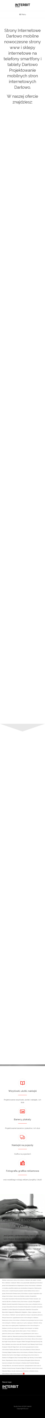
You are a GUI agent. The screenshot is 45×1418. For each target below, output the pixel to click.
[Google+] (22, 1400)
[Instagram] (27, 1400)
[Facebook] (18, 1400)
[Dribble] (14, 1400)
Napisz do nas (22, 1258)
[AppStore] (10, 1400)
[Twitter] (35, 1400)
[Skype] (31, 1400)
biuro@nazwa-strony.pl (30, 968)
